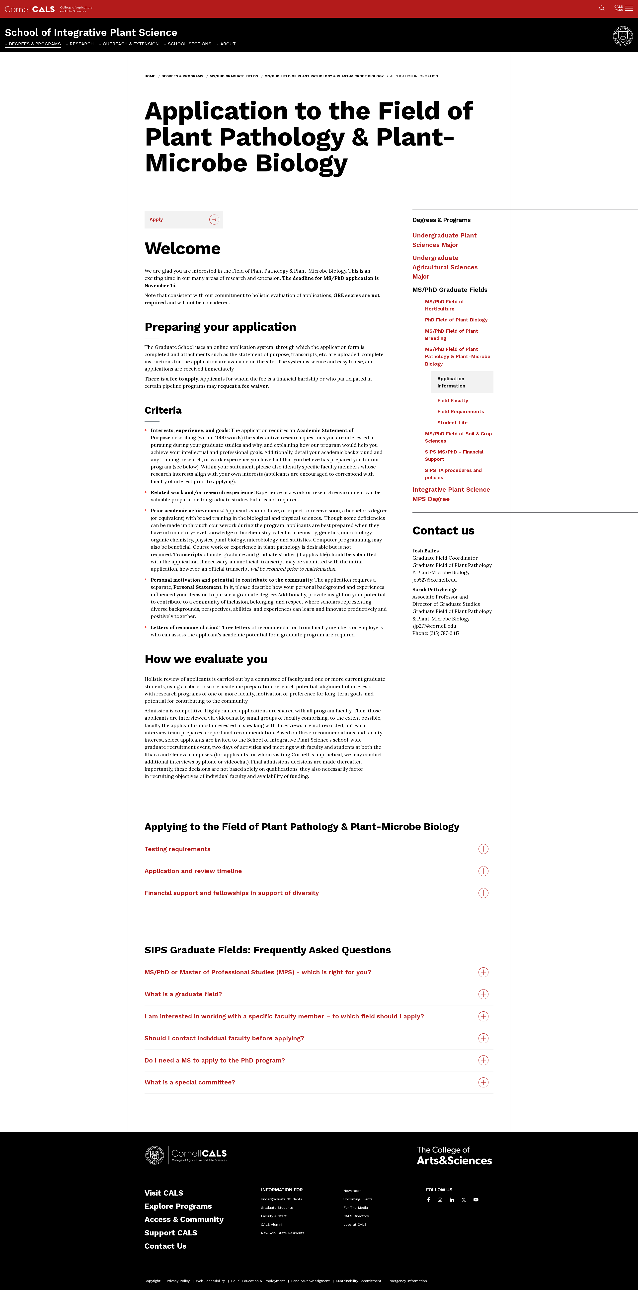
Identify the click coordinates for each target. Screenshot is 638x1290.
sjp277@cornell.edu (434, 626)
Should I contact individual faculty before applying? (224, 1038)
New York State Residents (282, 1233)
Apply (156, 219)
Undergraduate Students (281, 1199)
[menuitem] (33, 43)
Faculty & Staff (274, 1216)
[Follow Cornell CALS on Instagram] (440, 1200)
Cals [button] (618, 8)
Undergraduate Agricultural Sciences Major (445, 267)
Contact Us (165, 1246)
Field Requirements (460, 411)
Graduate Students (277, 1208)
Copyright (152, 1281)
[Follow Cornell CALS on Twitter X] (464, 1200)
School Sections (189, 43)
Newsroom (352, 1191)
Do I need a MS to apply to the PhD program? (215, 1060)
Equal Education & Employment (258, 1281)
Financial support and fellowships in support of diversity (232, 893)
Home (150, 76)
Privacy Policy (178, 1281)
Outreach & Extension (131, 43)
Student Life (452, 423)
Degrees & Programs (35, 43)
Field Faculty (452, 400)
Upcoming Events (358, 1199)
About (228, 43)
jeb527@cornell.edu (434, 580)
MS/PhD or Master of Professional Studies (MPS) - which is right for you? (258, 972)
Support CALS (171, 1232)
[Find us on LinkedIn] (452, 1200)
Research (82, 43)
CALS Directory (356, 1216)
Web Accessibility (210, 1281)
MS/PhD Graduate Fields (234, 76)
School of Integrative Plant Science (91, 32)
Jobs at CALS (355, 1224)
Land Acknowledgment (310, 1281)
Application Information (451, 382)
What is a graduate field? (183, 994)
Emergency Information (407, 1281)
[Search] (601, 8)
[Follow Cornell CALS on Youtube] (476, 1200)
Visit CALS (164, 1193)
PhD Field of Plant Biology (456, 320)
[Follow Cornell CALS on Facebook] (428, 1200)
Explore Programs (178, 1206)
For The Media (355, 1208)
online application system (243, 347)
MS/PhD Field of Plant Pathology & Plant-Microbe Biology (324, 76)
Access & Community (184, 1219)
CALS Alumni (271, 1224)
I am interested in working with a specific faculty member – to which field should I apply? (284, 1016)
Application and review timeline (193, 871)
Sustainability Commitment (358, 1281)
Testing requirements (178, 849)
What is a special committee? (190, 1082)
